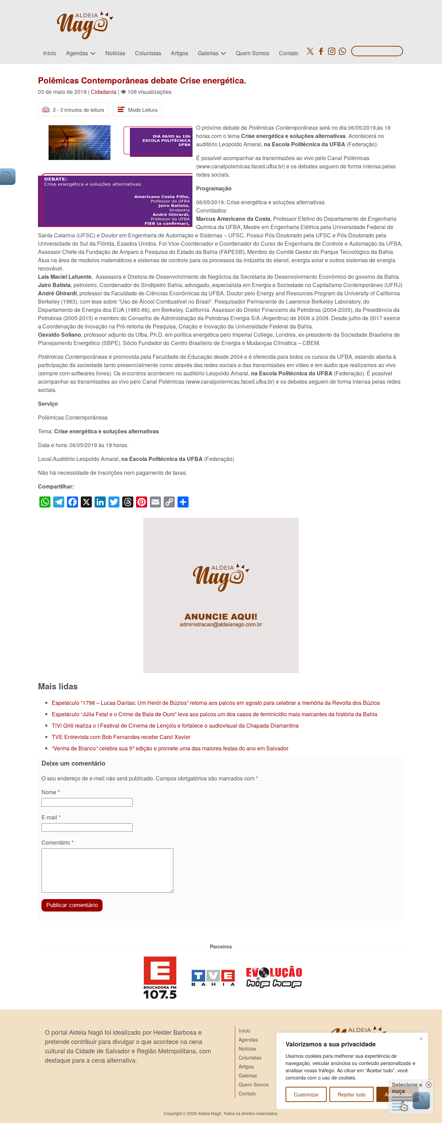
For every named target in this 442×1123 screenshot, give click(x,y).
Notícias (115, 53)
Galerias (208, 53)
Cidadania (103, 92)
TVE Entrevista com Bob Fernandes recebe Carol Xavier (121, 737)
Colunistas (148, 53)
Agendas (77, 53)
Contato (288, 53)
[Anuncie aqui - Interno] (221, 522)
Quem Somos (252, 53)
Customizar (306, 1094)
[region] (352, 1071)
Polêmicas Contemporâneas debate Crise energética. (142, 80)
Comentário (57, 842)
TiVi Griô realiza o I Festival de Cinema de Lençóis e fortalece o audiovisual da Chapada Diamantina (175, 725)
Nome (50, 792)
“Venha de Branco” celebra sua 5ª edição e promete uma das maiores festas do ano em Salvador (170, 748)
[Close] (421, 1038)
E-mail (51, 817)
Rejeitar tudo (352, 1094)
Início (49, 53)
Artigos (179, 53)
